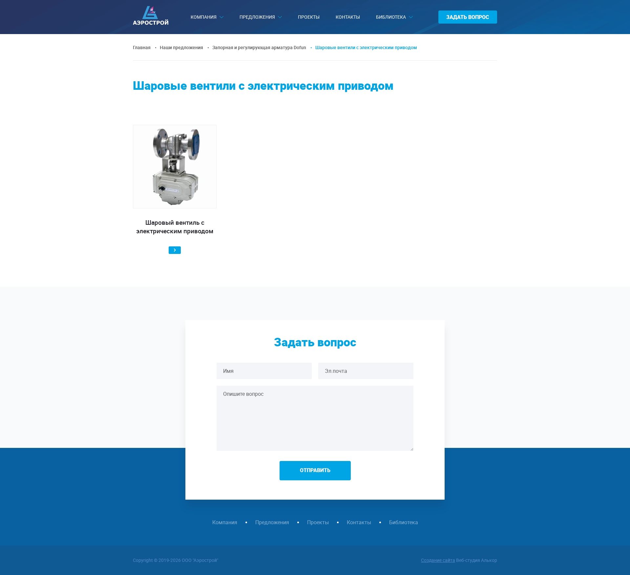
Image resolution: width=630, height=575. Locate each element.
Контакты (348, 17)
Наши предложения (181, 47)
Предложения (257, 17)
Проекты (309, 17)
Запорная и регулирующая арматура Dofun (259, 47)
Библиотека (391, 17)
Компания (204, 17)
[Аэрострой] (150, 23)
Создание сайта (438, 560)
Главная (142, 47)
